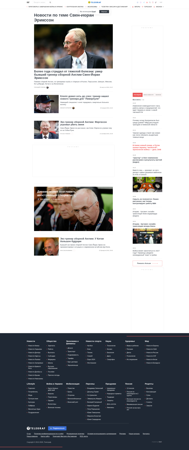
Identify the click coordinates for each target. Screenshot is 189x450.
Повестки (71, 388)
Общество (51, 341)
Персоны (90, 384)
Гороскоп (148, 6)
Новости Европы (152, 346)
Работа (50, 349)
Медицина (51, 359)
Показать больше (144, 263)
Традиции (110, 397)
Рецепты (149, 384)
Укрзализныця (73, 365)
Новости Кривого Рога (34, 367)
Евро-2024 (91, 359)
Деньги (70, 348)
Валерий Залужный (94, 402)
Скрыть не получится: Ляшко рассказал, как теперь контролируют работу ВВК (146, 201)
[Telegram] (143, 2)
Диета (129, 352)
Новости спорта (93, 341)
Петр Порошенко (93, 409)
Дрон (109, 356)
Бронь (70, 392)
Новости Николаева (35, 378)
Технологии (111, 346)
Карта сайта (45, 436)
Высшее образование (52, 367)
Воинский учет (73, 402)
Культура (31, 402)
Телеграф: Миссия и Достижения (65, 436)
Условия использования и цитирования (101, 434)
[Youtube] (147, 2)
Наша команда (32, 436)
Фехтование (91, 363)
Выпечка (149, 388)
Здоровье (130, 341)
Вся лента (137, 100)
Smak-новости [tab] (148, 95)
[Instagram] (152, 2)
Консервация (151, 392)
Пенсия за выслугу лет (133, 409)
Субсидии (51, 356)
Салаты (149, 402)
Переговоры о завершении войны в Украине (45, 6)
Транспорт (71, 351)
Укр (161, 2)
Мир (147, 341)
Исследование (132, 359)
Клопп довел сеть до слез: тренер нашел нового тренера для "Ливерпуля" (84, 97)
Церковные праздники (111, 389)
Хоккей (89, 356)
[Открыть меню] (28, 2)
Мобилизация (72, 384)
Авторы (137, 6)
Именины (110, 407)
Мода (30, 395)
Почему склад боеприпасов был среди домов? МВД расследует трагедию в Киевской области (146, 122)
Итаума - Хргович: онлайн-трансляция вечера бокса (144, 225)
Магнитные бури (34, 409)
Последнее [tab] (137, 95)
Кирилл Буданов (93, 405)
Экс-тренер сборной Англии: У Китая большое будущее (82, 240)
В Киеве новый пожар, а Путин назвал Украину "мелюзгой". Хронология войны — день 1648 (147, 147)
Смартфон (111, 359)
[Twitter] (150, 2)
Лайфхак (31, 405)
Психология (131, 356)
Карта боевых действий (53, 389)
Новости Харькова (35, 349)
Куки (93, 11)
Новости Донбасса (35, 372)
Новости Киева (33, 346)
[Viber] (140, 2)
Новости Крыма (34, 375)
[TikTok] (155, 2)
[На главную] (94, 2)
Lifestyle (31, 384)
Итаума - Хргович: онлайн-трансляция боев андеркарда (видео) (145, 214)
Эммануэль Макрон (94, 398)
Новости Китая (151, 359)
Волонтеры (52, 404)
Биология (110, 352)
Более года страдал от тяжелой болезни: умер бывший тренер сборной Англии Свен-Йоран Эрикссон (68, 74)
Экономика (160, 6)
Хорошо (104, 11)
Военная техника (54, 407)
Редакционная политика (75, 434)
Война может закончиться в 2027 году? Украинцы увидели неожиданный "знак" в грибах (146, 253)
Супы (148, 395)
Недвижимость (73, 355)
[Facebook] (137, 2)
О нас (29, 434)
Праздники (111, 384)
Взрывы (51, 393)
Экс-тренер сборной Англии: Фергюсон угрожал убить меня (83, 123)
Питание (130, 349)
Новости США (151, 349)
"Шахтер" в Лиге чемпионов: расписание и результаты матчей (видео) (147, 160)
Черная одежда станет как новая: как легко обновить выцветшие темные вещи (146, 135)
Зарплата (51, 346)
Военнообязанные (74, 398)
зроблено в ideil (157, 442)
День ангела (111, 404)
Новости (31, 341)
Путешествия (33, 398)
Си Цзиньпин (92, 395)
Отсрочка (71, 395)
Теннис (90, 352)
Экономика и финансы (72, 342)
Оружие (51, 400)
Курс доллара (73, 362)
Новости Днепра (34, 352)
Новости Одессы (34, 356)
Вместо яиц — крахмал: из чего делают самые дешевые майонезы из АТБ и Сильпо (147, 172)
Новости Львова (34, 359)
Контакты (146, 434)
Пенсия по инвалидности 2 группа (132, 393)
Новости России (152, 352)
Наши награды (134, 434)
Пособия (51, 372)
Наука (108, 341)
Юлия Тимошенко (93, 412)
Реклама (122, 434)
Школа (50, 363)
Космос (109, 349)
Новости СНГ (151, 356)
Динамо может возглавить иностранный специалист (56, 193)
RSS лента (84, 436)
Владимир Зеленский (95, 388)
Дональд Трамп (93, 392)
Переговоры (52, 397)
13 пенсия (130, 388)
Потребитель (33, 392)
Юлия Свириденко (94, 419)
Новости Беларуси (153, 363)
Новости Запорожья (35, 363)
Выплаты (51, 352)
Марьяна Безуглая (94, 416)
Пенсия (128, 384)
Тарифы (71, 358)
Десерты (149, 398)
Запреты (110, 400)
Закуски (149, 405)
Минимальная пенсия (135, 404)
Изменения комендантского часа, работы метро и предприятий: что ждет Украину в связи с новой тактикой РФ (146, 109)
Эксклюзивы (92, 6)
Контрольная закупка (75, 6)
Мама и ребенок (133, 346)
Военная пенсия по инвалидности (134, 400)
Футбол (90, 346)
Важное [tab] (158, 95)
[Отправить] (50, 2)
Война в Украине (54, 384)
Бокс (89, 349)
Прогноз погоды (54, 375)
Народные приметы (114, 393)
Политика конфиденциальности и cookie (48, 434)
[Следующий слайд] (163, 7)
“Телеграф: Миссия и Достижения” (114, 6)
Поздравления (33, 412)
